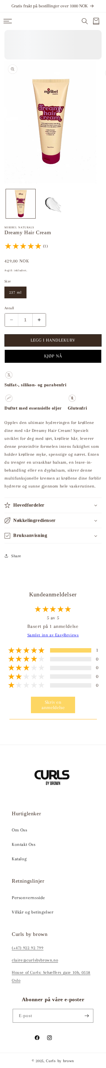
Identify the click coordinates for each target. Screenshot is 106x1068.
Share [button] (16, 556)
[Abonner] (86, 1016)
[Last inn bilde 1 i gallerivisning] (20, 204)
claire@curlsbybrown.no (35, 960)
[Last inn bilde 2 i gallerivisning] (53, 204)
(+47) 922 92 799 (28, 947)
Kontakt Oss (24, 844)
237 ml (15, 292)
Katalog (19, 858)
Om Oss (19, 830)
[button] (7, 21)
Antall (9, 308)
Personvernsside (28, 897)
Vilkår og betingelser (33, 912)
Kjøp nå (53, 356)
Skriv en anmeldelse (53, 705)
